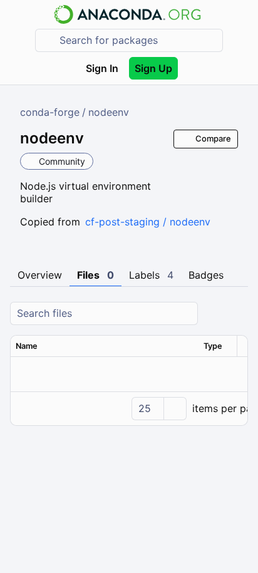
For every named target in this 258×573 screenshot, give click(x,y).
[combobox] (137, 40)
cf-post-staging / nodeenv (147, 221)
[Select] (174, 409)
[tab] (40, 275)
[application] (129, 408)
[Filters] (236, 313)
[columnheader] (105, 346)
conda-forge (50, 112)
